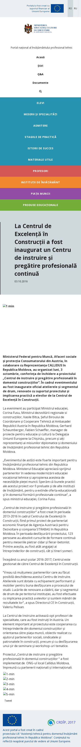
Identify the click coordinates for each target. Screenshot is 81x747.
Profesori (40, 171)
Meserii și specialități (40, 114)
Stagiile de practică (40, 137)
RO (70, 8)
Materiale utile (40, 159)
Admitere (40, 125)
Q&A (40, 74)
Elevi (40, 103)
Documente (40, 82)
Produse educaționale (40, 205)
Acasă (40, 57)
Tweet (8, 700)
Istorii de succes (40, 148)
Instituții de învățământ (40, 182)
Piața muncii (40, 193)
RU (75, 8)
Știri (40, 65)
